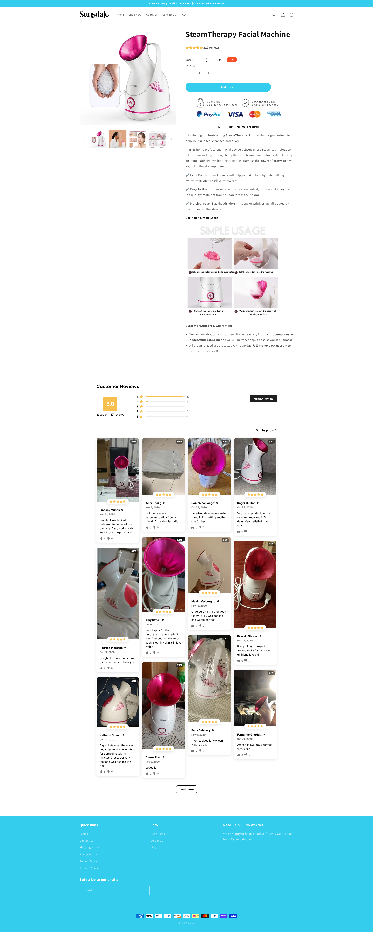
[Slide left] (84, 139)
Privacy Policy (88, 854)
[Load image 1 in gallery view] (98, 139)
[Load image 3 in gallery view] (137, 139)
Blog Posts (158, 834)
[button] (274, 14)
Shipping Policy (89, 847)
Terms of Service (90, 868)
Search (84, 834)
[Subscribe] (145, 890)
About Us (157, 840)
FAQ (153, 847)
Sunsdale (190, 923)
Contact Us (86, 840)
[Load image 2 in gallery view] (117, 139)
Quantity (190, 65)
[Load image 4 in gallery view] (157, 139)
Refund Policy (88, 861)
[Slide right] (171, 139)
